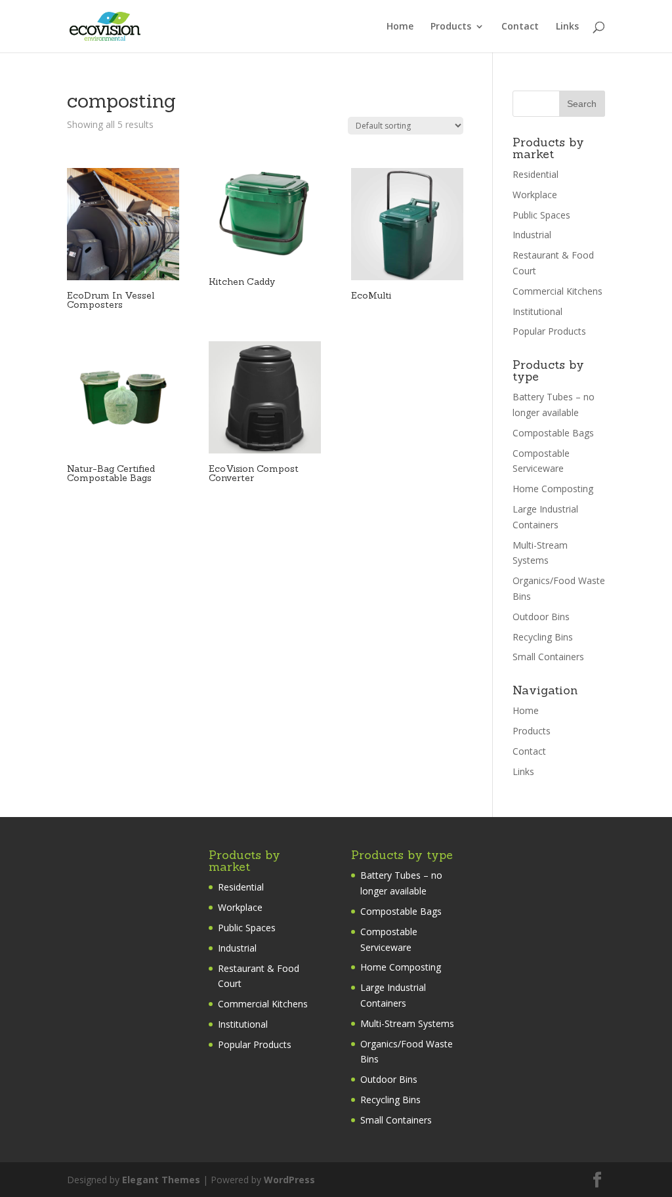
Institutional (537, 311)
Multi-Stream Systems (407, 1023)
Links (567, 27)
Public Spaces (541, 215)
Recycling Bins (543, 637)
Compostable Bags (553, 433)
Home (400, 27)
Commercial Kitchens (557, 291)
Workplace (535, 194)
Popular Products (549, 331)
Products (450, 27)
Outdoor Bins (541, 616)
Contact (520, 27)
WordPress (289, 1179)
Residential (535, 174)
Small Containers (548, 656)
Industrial (532, 234)
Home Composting (553, 488)
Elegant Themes (161, 1179)
